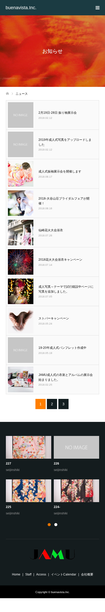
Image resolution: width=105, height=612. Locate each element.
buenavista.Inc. (21, 7)
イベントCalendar (63, 574)
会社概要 (87, 574)
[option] (54, 476)
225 (8, 507)
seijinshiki (13, 470)
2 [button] (55, 524)
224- (57, 507)
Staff (28, 574)
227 (8, 463)
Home (16, 574)
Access (41, 574)
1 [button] (49, 524)
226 (56, 463)
